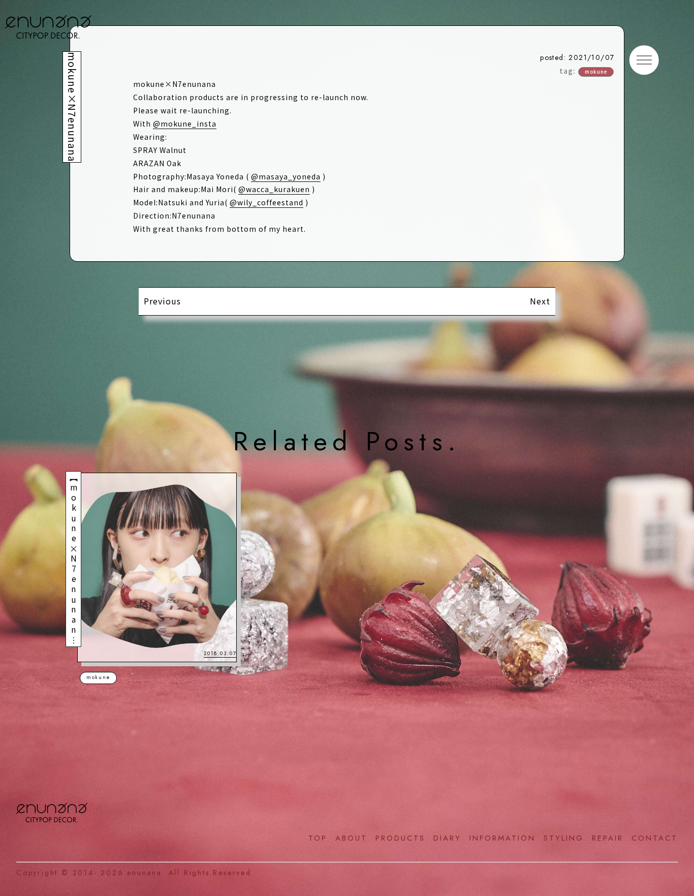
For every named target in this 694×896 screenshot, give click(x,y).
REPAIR (607, 838)
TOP (317, 838)
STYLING (564, 838)
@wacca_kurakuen (274, 189)
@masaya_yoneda (286, 176)
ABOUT (351, 838)
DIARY (447, 838)
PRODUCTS (400, 838)
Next (540, 301)
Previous (162, 301)
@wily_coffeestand (266, 202)
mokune (596, 71)
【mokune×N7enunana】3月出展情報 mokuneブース (74, 646)
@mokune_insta (184, 123)
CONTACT (655, 838)
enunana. (146, 873)
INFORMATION (502, 838)
